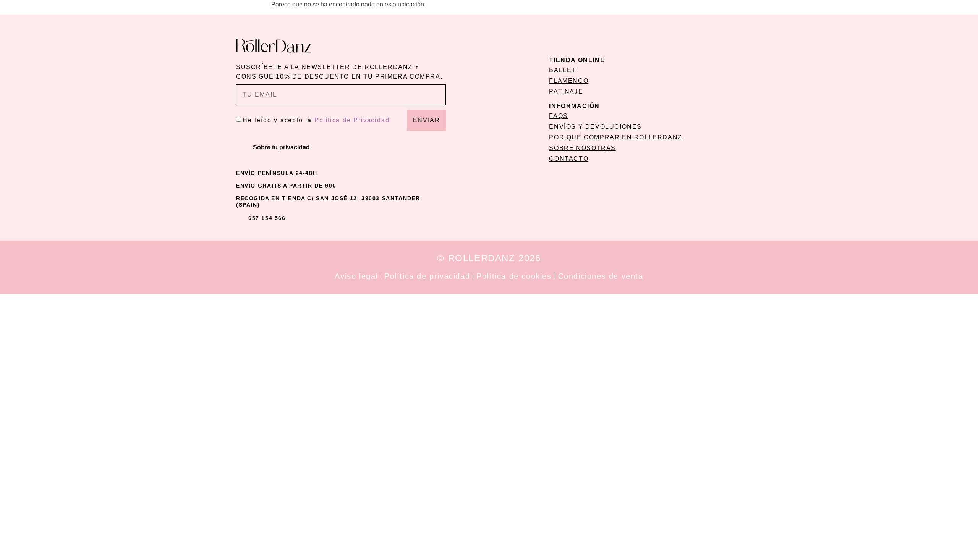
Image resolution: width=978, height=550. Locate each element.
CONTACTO (568, 158)
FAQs (558, 116)
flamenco (568, 81)
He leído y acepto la (316, 120)
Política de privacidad (427, 276)
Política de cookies (513, 276)
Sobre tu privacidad (281, 147)
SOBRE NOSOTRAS (582, 148)
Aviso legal (356, 276)
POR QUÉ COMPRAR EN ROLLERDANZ (615, 137)
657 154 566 (267, 218)
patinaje (566, 91)
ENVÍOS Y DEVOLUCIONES (595, 126)
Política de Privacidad (352, 120)
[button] (341, 147)
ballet (562, 70)
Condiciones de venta (600, 276)
